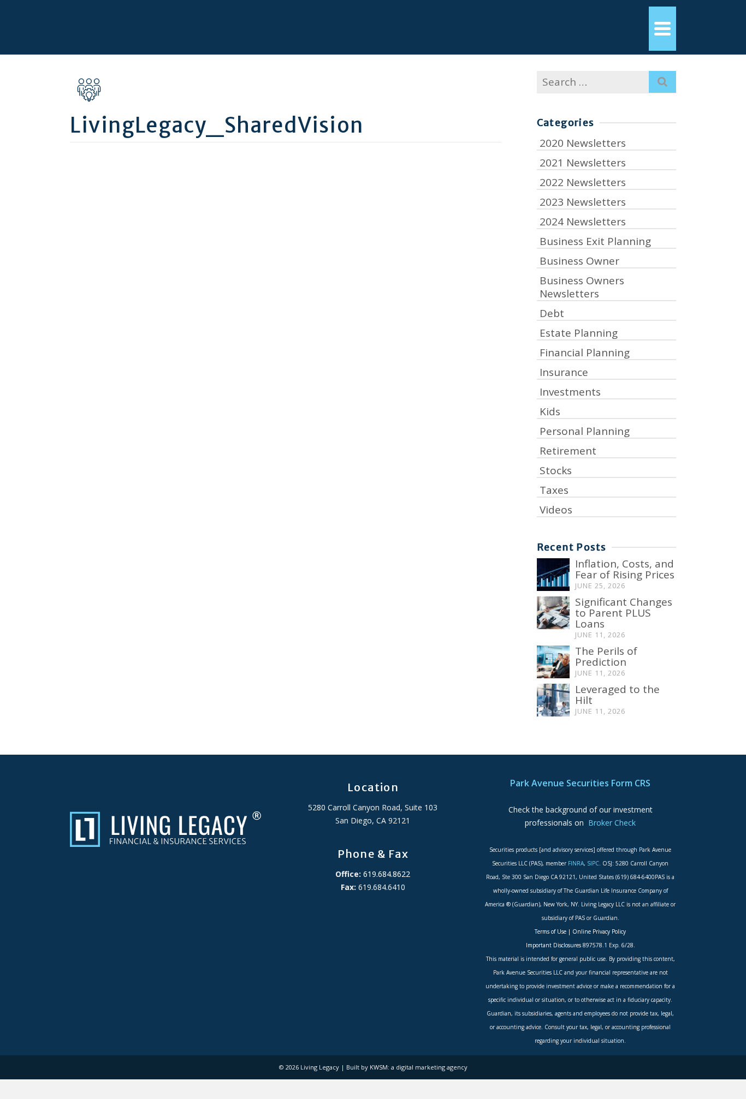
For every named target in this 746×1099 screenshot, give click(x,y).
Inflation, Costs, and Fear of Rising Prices (624, 569)
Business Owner (579, 261)
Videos (556, 510)
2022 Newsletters (583, 182)
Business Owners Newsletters (582, 287)
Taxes (554, 490)
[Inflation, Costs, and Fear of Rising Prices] (553, 574)
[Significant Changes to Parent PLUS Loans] (553, 612)
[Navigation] (662, 29)
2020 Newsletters (583, 143)
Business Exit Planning (595, 241)
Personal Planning (585, 431)
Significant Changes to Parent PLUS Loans (623, 613)
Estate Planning (579, 333)
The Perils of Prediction (606, 656)
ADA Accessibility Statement (373, 913)
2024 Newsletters (583, 221)
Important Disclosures (553, 945)
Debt (552, 313)
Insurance (564, 372)
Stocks (556, 470)
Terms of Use (550, 931)
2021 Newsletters (583, 163)
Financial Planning (585, 352)
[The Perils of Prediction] (553, 662)
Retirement (568, 451)
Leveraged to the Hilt (617, 694)
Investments (570, 392)
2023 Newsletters (583, 202)
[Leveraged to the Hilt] (553, 700)
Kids (550, 411)
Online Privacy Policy (599, 931)
